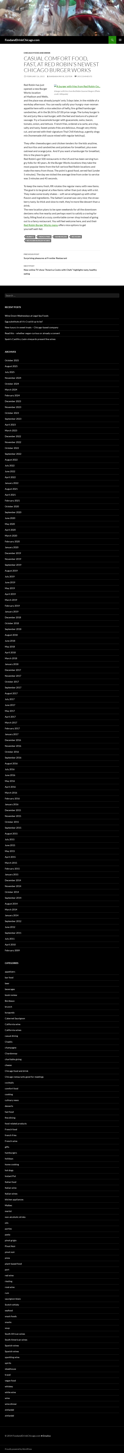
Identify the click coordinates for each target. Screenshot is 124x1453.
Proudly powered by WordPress (18, 1449)
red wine (9, 1275)
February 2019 (12, 605)
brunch (8, 1006)
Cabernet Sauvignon (15, 1018)
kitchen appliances (14, 1199)
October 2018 (12, 623)
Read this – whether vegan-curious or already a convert (32, 333)
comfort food (11, 1088)
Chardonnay (11, 1053)
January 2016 (11, 804)
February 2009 (12, 950)
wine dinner (11, 1404)
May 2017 (10, 710)
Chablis (8, 1041)
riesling (8, 1281)
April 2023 (10, 424)
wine (7, 1398)
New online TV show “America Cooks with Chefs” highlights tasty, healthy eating (60, 270)
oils (6, 1222)
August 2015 (11, 833)
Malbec (8, 1205)
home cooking (12, 1164)
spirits (8, 1363)
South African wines (15, 1333)
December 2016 (13, 740)
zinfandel (9, 1409)
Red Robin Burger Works (38, 241)
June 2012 (10, 927)
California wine (12, 1024)
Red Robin (76, 237)
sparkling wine (12, 1357)
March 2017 (11, 722)
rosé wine (10, 1287)
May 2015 (10, 851)
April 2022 (10, 477)
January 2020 (11, 547)
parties (8, 1228)
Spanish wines (12, 1345)
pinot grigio (10, 1240)
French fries (44, 237)
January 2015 (11, 874)
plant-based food (13, 1263)
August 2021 (11, 488)
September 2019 (13, 564)
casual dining (11, 1035)
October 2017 (12, 681)
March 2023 (11, 430)
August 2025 (11, 366)
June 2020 (10, 518)
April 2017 (10, 716)
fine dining (10, 1117)
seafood (9, 1310)
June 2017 (10, 705)
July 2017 (10, 699)
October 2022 (12, 448)
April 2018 (10, 652)
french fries (10, 1135)
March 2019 (11, 599)
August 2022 (11, 459)
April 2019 (10, 594)
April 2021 (10, 494)
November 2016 (13, 746)
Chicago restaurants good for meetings (24, 1076)
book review (11, 995)
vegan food (10, 1380)
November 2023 (13, 407)
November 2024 (13, 377)
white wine (10, 1392)
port (7, 1269)
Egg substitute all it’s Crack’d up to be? (24, 321)
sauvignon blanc (13, 1298)
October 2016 (12, 751)
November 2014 (13, 886)
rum (7, 1293)
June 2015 (10, 845)
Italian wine (10, 1187)
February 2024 (12, 395)
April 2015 (10, 857)
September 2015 (13, 827)
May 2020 (10, 524)
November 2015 (13, 816)
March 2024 (11, 389)
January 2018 (11, 664)
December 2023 (13, 401)
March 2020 (11, 535)
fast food (9, 1111)
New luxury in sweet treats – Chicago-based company (31, 327)
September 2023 (13, 418)
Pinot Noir (10, 1246)
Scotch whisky (12, 1304)
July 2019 (10, 576)
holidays (9, 1158)
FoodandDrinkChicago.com (22, 40)
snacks (8, 1322)
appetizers (10, 971)
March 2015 (11, 862)
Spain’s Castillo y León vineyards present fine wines (30, 339)
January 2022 (11, 483)
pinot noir (10, 1252)
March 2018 (11, 658)
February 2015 (12, 868)
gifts (7, 1146)
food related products (16, 1123)
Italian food (10, 1182)
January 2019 (11, 611)
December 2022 (13, 436)
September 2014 (13, 897)
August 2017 (11, 693)
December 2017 (13, 670)
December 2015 (13, 810)
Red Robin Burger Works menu (41, 225)
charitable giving (13, 1059)
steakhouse (10, 1368)
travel (8, 1374)
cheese (8, 1065)
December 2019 (13, 553)
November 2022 (13, 442)
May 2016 (10, 781)
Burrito (30, 237)
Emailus (47, 1435)
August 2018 (11, 635)
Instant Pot (10, 1176)
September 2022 (13, 453)
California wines (13, 1030)
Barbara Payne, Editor (60, 76)
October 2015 (12, 821)
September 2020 (13, 512)
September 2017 (13, 687)
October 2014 (12, 892)
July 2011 (10, 938)
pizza (7, 1257)
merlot (8, 1211)
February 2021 (12, 500)
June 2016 (10, 775)
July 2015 (10, 839)
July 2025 (10, 372)
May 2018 (10, 646)
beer (7, 983)
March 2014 (11, 909)
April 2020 (10, 529)
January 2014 (11, 915)
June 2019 (10, 582)
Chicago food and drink (37, 53)
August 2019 (11, 570)
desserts (9, 1106)
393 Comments (84, 76)
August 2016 (11, 763)
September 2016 (13, 757)
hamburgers (61, 237)
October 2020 (12, 506)
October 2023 (12, 413)
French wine (11, 1141)
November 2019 (13, 559)
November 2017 (13, 675)
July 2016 (10, 769)
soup (7, 1328)
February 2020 (12, 541)
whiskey (9, 1386)
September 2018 (13, 629)
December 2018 (13, 617)
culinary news (12, 1100)
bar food (9, 977)
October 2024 (12, 383)
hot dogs (9, 1170)
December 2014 (13, 880)
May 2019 (10, 588)
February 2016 (12, 798)
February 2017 (12, 728)
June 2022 (10, 471)
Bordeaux (10, 1000)
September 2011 (13, 932)
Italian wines (11, 1193)
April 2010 (10, 944)
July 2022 (10, 465)
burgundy (10, 1012)
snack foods (11, 1316)
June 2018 (10, 640)
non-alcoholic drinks (15, 1217)
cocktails (9, 1082)
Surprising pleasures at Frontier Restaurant (45, 256)
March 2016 (11, 792)
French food (11, 1129)
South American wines (16, 1339)
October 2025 (12, 360)
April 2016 (10, 786)
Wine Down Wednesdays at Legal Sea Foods (26, 315)
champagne (10, 1047)
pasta (7, 1234)
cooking (9, 1094)
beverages (10, 989)
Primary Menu (120, 40)
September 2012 (13, 921)
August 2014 (11, 903)
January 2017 (11, 734)
